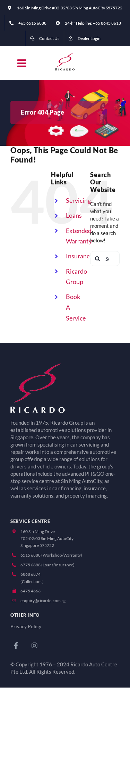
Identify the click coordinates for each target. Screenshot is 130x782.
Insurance (79, 256)
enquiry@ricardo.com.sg (43, 600)
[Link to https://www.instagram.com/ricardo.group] (34, 645)
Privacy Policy (25, 626)
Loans (74, 215)
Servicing (78, 200)
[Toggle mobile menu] (22, 63)
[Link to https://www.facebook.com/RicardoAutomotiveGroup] (16, 645)
